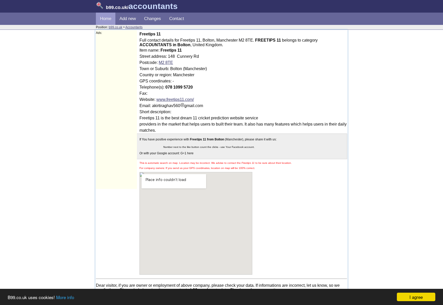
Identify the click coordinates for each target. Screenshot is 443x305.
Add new (127, 18)
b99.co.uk (115, 27)
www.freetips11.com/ (175, 99)
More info (65, 297)
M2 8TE (166, 62)
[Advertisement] (116, 112)
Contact (176, 18)
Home (105, 18)
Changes (152, 18)
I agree (416, 297)
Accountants (134, 27)
